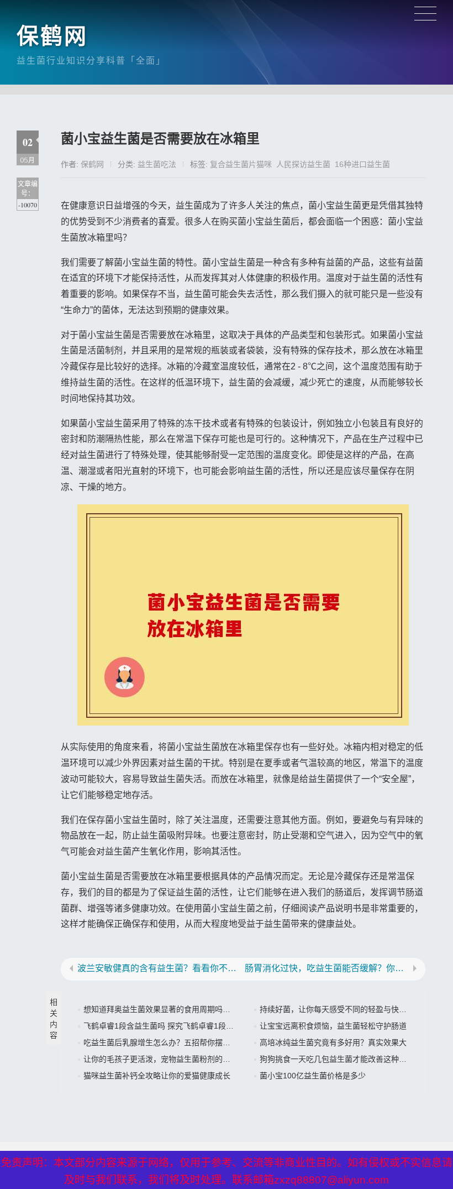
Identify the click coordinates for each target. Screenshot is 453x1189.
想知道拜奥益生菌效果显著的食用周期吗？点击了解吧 (176, 1009)
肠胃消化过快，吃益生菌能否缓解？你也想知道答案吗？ (327, 968)
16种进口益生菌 (362, 164)
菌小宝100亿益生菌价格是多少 (313, 1075)
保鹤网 (52, 36)
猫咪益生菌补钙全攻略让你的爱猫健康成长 (156, 1075)
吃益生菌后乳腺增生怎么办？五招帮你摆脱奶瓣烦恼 (172, 1042)
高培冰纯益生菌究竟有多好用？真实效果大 (333, 1042)
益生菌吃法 (157, 164)
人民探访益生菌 (303, 164)
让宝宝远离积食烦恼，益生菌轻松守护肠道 (333, 1025)
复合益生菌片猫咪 (241, 164)
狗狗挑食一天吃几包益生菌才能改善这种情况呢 (341, 1059)
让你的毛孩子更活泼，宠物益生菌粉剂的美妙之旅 (168, 1059)
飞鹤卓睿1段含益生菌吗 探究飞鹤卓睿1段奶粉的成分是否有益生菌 (197, 1025)
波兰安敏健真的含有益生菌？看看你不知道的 (159, 968)
